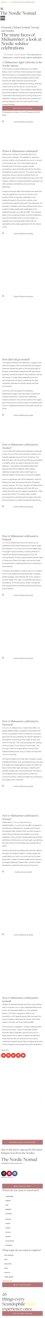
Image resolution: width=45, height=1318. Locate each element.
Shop (6, 1268)
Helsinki (7, 1200)
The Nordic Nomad (18, 13)
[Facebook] (14, 1173)
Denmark (7, 727)
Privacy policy (7, 1177)
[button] (2, 8)
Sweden (8, 1236)
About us (7, 1280)
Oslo (6, 1205)
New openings (8, 1255)
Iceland (17, 1007)
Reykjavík (8, 1209)
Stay (5, 1259)
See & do (7, 1272)
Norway (16, 822)
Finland (7, 542)
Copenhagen (9, 1196)
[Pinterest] (9, 1173)
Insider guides (20, 54)
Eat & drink (7, 1264)
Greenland (8, 1245)
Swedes (5, 451)
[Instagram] (4, 1173)
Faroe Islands (9, 1241)
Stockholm (8, 1214)
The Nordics (8, 54)
